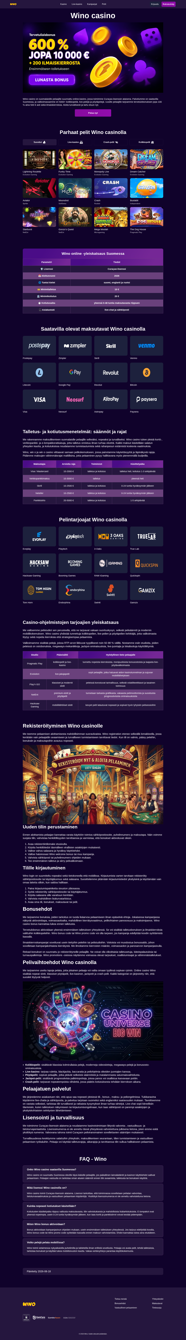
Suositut (38, 142)
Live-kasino (73, 142)
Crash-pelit (109, 142)
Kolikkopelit (144, 142)
